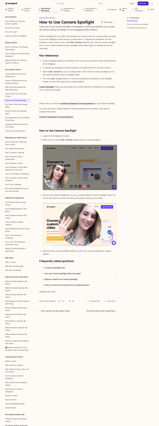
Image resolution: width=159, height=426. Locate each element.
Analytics (113, 9)
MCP (152, 9)
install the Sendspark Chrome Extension (77, 103)
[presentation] (19, 219)
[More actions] (115, 22)
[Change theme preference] (152, 3)
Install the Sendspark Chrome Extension (56, 117)
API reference (139, 9)
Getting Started (10, 9)
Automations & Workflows (91, 9)
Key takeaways (132, 21)
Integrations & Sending (68, 9)
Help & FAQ (124, 9)
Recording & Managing (46, 9)
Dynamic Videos (27, 9)
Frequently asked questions (137, 28)
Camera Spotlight (46, 87)
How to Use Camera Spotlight (137, 24)
